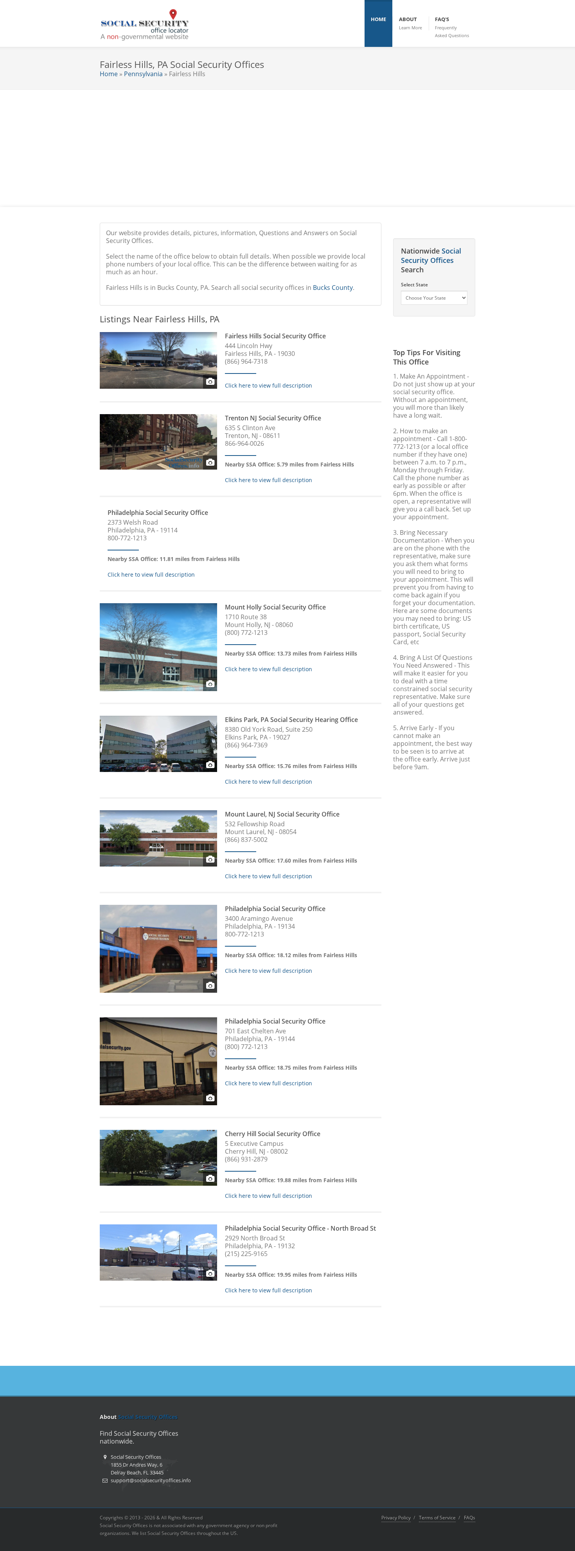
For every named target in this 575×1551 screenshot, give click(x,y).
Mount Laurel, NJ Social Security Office (282, 814)
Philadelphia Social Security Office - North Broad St (300, 1228)
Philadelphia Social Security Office (158, 512)
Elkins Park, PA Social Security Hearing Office (291, 719)
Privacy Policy (396, 1517)
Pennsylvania (143, 74)
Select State (414, 284)
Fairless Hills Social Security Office (275, 336)
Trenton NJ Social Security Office (273, 418)
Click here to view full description (268, 385)
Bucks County (333, 287)
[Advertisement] (287, 148)
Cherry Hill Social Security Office (272, 1133)
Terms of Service (437, 1517)
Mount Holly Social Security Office (275, 607)
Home (109, 74)
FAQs (469, 1517)
